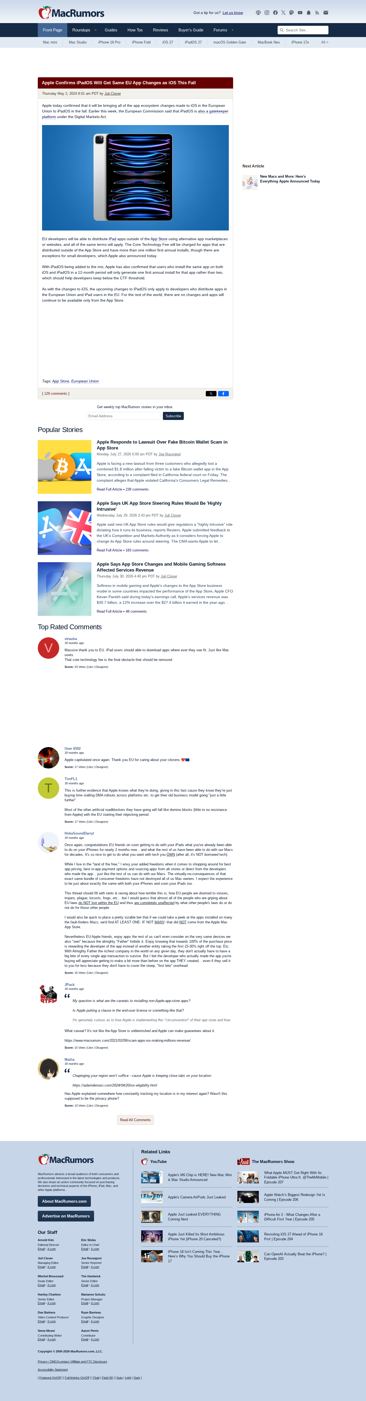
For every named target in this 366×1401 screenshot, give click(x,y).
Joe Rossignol (170, 454)
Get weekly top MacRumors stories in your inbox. (135, 407)
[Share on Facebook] (223, 393)
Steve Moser (46, 1330)
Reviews (160, 30)
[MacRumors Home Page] (71, 13)
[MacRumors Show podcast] (258, 13)
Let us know (233, 12)
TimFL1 (71, 779)
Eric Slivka (88, 1240)
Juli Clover (112, 94)
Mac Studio (78, 42)
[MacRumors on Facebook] (275, 13)
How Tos (135, 30)
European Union (85, 381)
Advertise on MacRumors (66, 1216)
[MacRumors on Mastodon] (291, 13)
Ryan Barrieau (91, 1312)
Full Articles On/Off (77, 1377)
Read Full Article (109, 489)
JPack (69, 985)
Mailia (69, 1060)
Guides (111, 30)
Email (41, 1248)
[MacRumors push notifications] (308, 13)
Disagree (101, 666)
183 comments (137, 550)
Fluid (96, 1377)
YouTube (158, 1161)
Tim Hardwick (90, 1276)
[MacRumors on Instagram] (267, 13)
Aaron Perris (90, 1330)
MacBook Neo (269, 42)
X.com (51, 1248)
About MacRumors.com (64, 1201)
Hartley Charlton (49, 1294)
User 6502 (73, 749)
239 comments (137, 489)
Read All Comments (135, 1120)
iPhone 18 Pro (109, 42)
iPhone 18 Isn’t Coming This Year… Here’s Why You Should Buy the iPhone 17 (199, 1256)
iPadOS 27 (193, 42)
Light (128, 1377)
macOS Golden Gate (230, 42)
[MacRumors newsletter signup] (325, 13)
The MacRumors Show (273, 1161)
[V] (48, 658)
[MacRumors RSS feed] (317, 13)
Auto (120, 1377)
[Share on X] (211, 393)
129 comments (55, 394)
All (324, 42)
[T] (48, 798)
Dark (137, 1377)
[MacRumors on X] (283, 13)
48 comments (136, 611)
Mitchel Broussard (51, 1276)
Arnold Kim (46, 1240)
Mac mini (50, 42)
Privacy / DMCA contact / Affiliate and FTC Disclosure (72, 1361)
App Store (159, 239)
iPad (112, 239)
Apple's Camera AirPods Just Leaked (197, 1197)
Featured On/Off (50, 1377)
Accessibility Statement (53, 1369)
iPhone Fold (141, 42)
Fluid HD (107, 1377)
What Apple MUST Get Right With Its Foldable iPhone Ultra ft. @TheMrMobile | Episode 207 (296, 1177)
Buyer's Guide (190, 30)
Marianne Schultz (93, 1294)
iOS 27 (167, 42)
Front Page (52, 30)
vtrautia (71, 639)
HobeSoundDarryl (79, 833)
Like (90, 666)
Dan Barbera (46, 1312)
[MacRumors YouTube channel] (300, 13)
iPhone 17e (300, 42)
